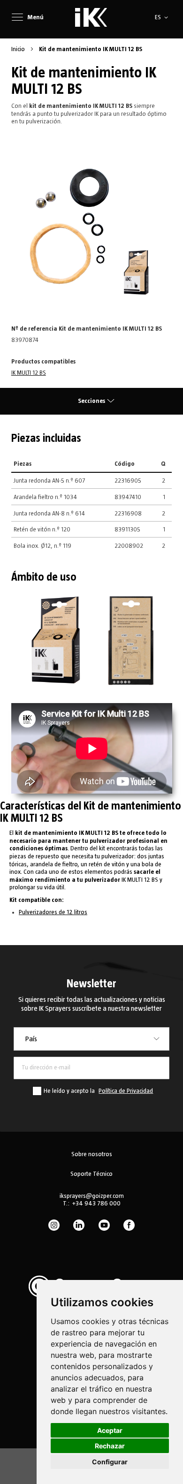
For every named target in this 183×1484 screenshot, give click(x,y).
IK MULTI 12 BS (28, 373)
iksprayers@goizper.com (92, 1196)
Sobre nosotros (91, 1154)
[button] (163, 17)
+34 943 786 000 (96, 1203)
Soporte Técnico (91, 1174)
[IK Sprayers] (91, 17)
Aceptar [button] (109, 1430)
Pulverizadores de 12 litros (53, 912)
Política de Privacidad (126, 1091)
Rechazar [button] (110, 1446)
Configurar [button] (110, 1462)
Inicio (18, 49)
